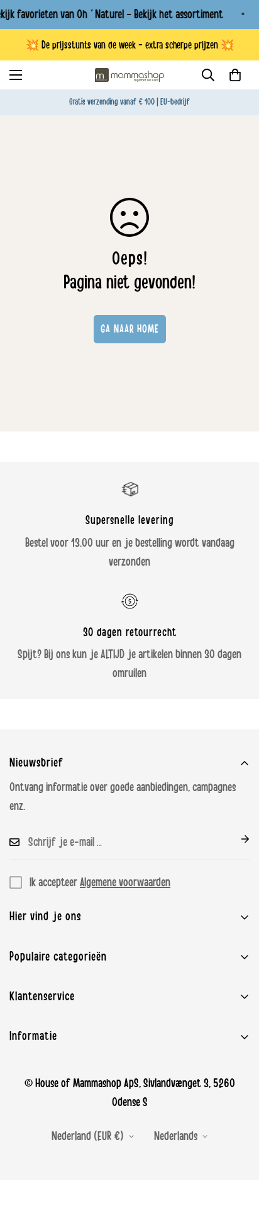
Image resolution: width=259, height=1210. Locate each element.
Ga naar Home (130, 328)
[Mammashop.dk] (129, 75)
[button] (235, 74)
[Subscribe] (235, 839)
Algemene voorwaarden (125, 882)
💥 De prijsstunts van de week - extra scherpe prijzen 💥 (130, 45)
